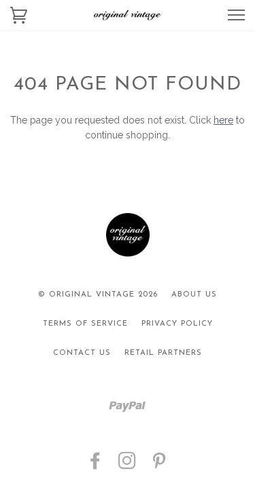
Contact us (82, 353)
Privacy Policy (177, 324)
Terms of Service (85, 324)
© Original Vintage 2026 (98, 295)
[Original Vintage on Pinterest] (159, 466)
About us (194, 295)
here (223, 120)
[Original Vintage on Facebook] (95, 466)
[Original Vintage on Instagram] (127, 466)
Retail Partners (163, 353)
